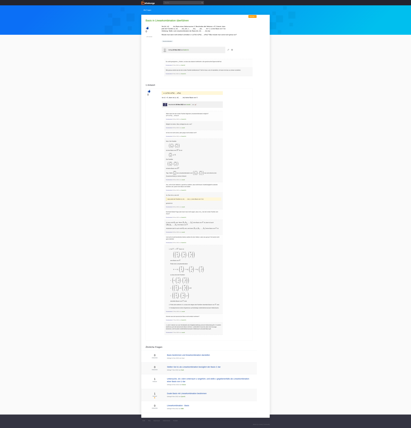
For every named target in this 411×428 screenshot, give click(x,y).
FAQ (149, 420)
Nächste (252, 16)
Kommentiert (169, 65)
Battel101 (186, 50)
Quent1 (183, 396)
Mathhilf (183, 65)
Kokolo (184, 384)
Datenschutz (166, 420)
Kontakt (175, 420)
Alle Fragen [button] (147, 10)
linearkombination (167, 41)
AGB (143, 420)
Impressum (156, 420)
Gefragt (170, 50)
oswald (188, 104)
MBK (182, 408)
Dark (182, 370)
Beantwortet (172, 104)
